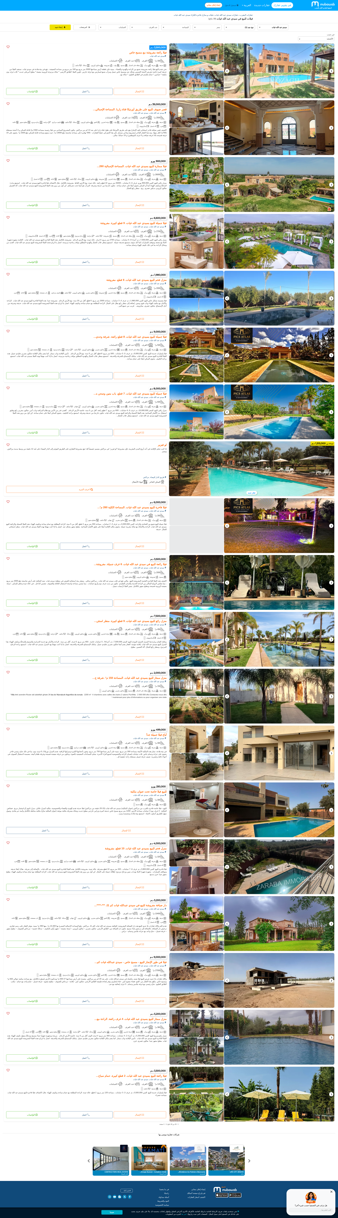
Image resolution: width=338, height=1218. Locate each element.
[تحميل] (228, 1191)
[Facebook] (130, 1197)
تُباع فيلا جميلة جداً (156, 734)
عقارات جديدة (262, 5)
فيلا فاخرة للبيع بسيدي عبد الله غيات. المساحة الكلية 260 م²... (132, 507)
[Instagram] (110, 1197)
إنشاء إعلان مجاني (213, 5)
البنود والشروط (163, 1201)
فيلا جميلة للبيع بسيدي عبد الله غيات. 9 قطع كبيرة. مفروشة (133, 223)
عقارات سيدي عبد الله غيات (226, 15)
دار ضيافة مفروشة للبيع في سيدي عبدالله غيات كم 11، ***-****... (130, 905)
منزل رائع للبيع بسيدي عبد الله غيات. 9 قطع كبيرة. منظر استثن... (130, 621)
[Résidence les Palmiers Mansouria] (199, 1148)
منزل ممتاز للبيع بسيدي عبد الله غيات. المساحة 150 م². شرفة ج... (129, 677)
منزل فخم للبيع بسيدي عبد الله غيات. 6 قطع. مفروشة (136, 279)
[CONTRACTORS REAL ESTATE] (124, 1148)
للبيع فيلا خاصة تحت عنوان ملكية (148, 791)
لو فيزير (162, 444)
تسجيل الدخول (231, 5)
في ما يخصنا (164, 1189)
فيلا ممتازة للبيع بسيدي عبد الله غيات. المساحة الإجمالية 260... (132, 166)
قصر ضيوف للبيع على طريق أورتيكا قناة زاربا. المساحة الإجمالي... (130, 109)
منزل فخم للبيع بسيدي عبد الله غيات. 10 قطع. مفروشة (136, 848)
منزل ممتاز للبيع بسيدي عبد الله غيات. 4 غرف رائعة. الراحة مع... (130, 1019)
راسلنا (166, 1193)
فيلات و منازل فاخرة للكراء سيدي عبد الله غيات (193, 15)
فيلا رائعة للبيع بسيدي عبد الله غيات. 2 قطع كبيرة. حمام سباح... (131, 1075)
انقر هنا (184, 1214)
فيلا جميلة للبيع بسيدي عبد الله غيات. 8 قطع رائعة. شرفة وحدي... (130, 336)
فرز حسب (330, 35)
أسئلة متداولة (164, 1197)
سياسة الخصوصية (162, 1205)
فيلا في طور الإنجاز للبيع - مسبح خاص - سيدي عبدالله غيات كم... (131, 962)
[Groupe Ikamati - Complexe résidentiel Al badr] (154, 1148)
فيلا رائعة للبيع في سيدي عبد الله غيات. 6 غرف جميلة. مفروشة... (130, 564)
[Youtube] (115, 1197)
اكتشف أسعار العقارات (196, 1197)
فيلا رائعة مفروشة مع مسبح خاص (148, 52)
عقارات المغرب (246, 15)
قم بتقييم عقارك (282, 5)
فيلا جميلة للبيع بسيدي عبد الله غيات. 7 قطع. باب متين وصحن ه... (130, 393)
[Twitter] (125, 1197)
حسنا (112, 1212)
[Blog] (120, 1197)
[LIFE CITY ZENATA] (236, 1148)
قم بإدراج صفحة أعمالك (196, 1193)
